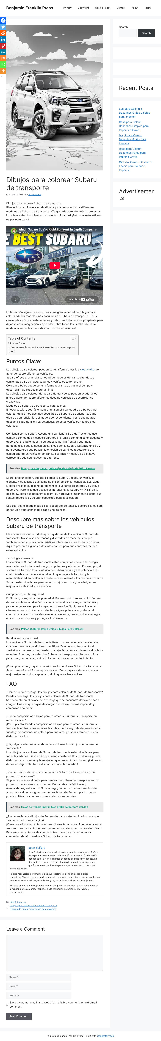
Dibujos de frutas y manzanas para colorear (33, 909)
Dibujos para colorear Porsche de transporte (33, 905)
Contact (121, 7)
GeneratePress (105, 1035)
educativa (88, 369)
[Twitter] (3, 27)
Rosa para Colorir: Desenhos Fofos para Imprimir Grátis (132, 152)
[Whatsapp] (3, 64)
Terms (148, 7)
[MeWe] (3, 52)
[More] (3, 71)
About (135, 7)
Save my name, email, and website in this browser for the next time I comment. (53, 1004)
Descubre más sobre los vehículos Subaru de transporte (43, 347)
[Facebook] (3, 20)
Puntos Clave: (18, 343)
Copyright (83, 7)
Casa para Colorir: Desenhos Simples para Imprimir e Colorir (134, 126)
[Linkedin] (3, 39)
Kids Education (18, 902)
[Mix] (3, 58)
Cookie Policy (102, 7)
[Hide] (1, 77)
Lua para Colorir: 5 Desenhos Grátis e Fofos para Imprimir (134, 112)
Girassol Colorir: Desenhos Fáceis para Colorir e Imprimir (136, 166)
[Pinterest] (3, 46)
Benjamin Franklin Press (29, 7)
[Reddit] (3, 33)
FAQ (13, 351)
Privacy (67, 7)
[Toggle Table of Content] (71, 338)
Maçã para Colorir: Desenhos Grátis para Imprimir (132, 139)
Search (123, 27)
